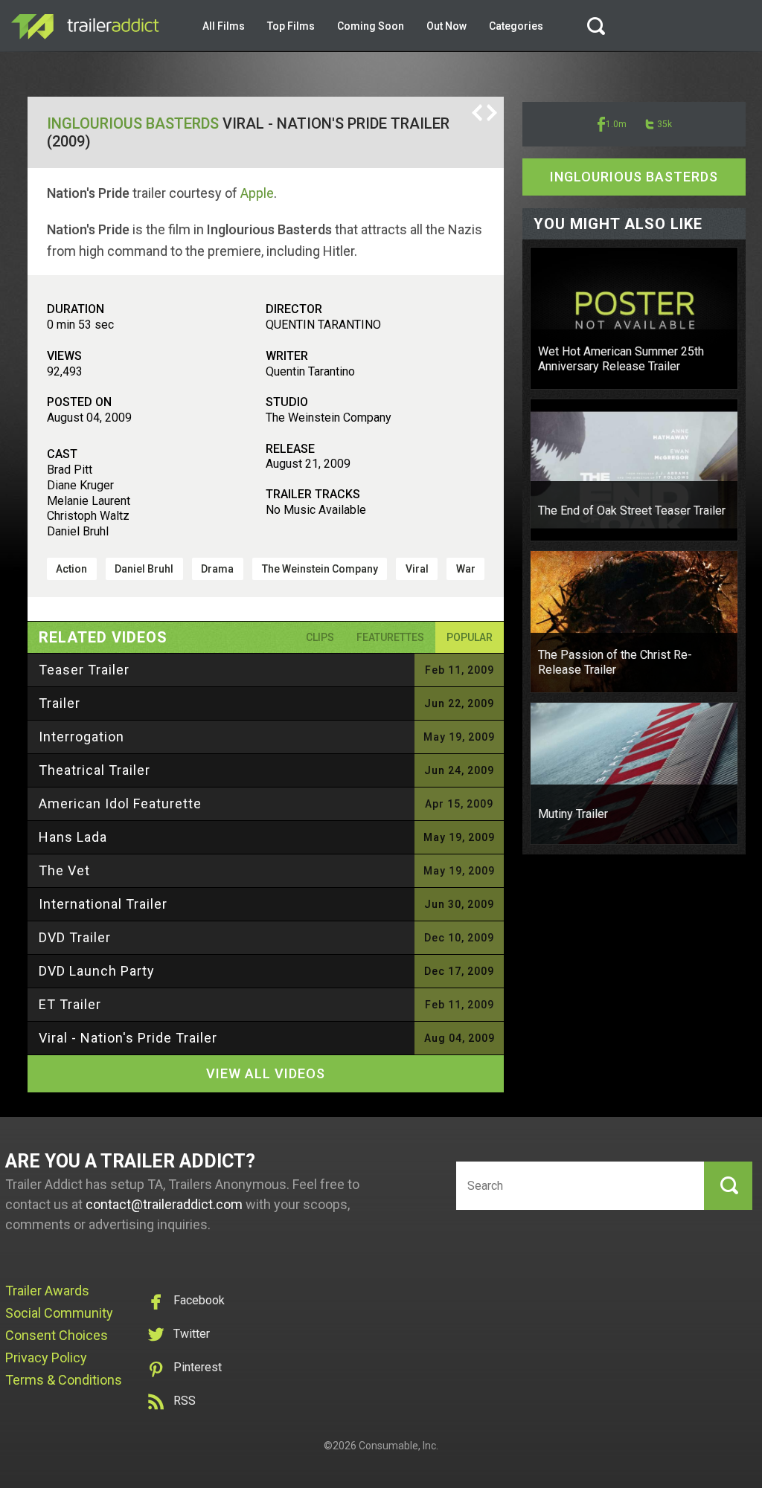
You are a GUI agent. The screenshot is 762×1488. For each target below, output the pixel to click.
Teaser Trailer (84, 669)
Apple (257, 193)
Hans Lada (73, 837)
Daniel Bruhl (144, 569)
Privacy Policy (46, 1357)
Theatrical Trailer (94, 770)
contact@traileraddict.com (164, 1204)
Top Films (291, 26)
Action (71, 569)
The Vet (64, 870)
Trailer (59, 703)
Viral (417, 569)
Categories (516, 26)
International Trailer (103, 904)
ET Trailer (70, 1004)
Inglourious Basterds (133, 123)
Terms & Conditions (63, 1380)
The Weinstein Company (320, 569)
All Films (223, 26)
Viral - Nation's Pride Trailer (128, 1038)
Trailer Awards (47, 1290)
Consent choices (56, 1335)
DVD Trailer (75, 937)
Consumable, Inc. (398, 1446)
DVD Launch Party (97, 971)
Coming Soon (370, 26)
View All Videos (265, 1073)
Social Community (59, 1313)
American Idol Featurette (120, 803)
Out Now (446, 26)
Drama (217, 569)
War (466, 569)
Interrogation (81, 736)
